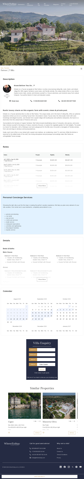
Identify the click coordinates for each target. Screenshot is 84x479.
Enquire (42, 369)
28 (23, 319)
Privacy (59, 457)
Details (37, 432)
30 (8, 322)
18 (48, 313)
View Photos (76, 61)
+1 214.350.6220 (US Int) (38, 451)
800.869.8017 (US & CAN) (39, 448)
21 (35, 316)
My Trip (39, 4)
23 (42, 316)
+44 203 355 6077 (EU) (68, 101)
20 (32, 316)
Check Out (33, 354)
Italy (2, 68)
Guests (33, 364)
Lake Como (21, 425)
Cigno (11, 421)
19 (51, 313)
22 (39, 316)
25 (14, 319)
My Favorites (46, 4)
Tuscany (6, 68)
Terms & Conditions (62, 454)
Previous (1, 32)
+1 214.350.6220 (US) (40, 101)
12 (51, 309)
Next (82, 32)
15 (38, 313)
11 (48, 309)
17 (45, 313)
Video (66, 61)
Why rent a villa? (63, 443)
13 (32, 313)
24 (11, 319)
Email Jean (15, 101)
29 (26, 319)
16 (42, 313)
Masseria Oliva (50, 421)
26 (17, 319)
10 (45, 309)
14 (35, 313)
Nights (33, 359)
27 (20, 319)
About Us (59, 448)
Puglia (47, 425)
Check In (32, 349)
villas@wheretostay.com (38, 457)
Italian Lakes (14, 425)
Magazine (56, 4)
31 (11, 322)
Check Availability (39, 476)
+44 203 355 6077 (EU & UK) (39, 454)
